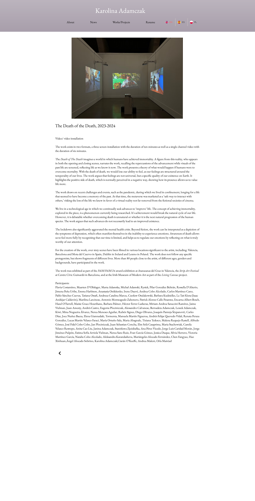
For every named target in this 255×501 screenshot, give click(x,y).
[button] (127, 78)
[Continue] (59, 353)
